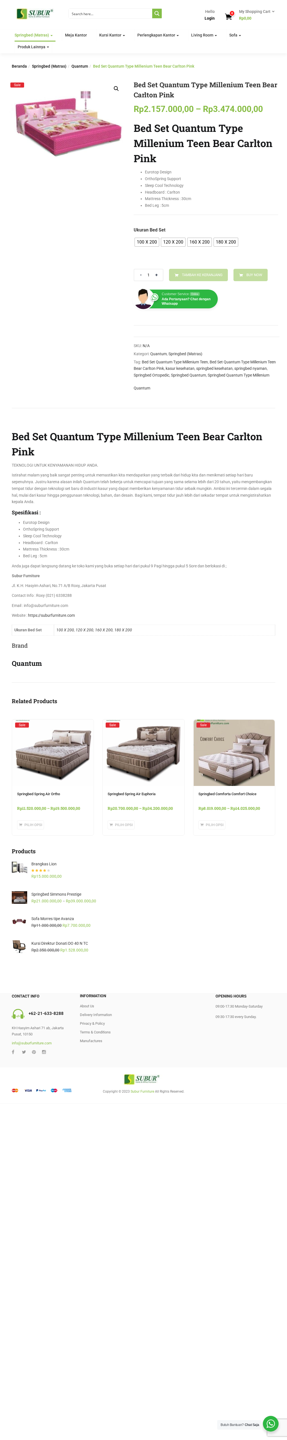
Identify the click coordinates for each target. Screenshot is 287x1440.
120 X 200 (84, 630)
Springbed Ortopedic (151, 375)
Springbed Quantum (188, 375)
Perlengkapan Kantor (156, 35)
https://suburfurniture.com (51, 615)
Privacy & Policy (92, 1023)
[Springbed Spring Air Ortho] (52, 725)
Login (210, 18)
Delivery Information (96, 1015)
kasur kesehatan (180, 368)
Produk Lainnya (32, 47)
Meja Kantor (76, 35)
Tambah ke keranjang (202, 275)
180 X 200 (123, 630)
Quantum (79, 66)
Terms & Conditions (95, 1032)
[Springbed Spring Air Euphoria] (143, 725)
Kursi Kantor (110, 35)
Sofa (233, 35)
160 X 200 (104, 630)
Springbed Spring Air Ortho (38, 794)
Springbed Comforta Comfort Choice (227, 794)
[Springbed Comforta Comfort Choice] (234, 725)
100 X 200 (65, 630)
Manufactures (91, 1041)
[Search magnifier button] (157, 13)
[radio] (147, 242)
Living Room (202, 35)
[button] (255, 15)
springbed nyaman (250, 368)
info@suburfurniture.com (32, 1043)
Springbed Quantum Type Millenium (238, 375)
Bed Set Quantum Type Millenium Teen (175, 362)
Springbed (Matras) (32, 35)
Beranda (19, 66)
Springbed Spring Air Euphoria (132, 794)
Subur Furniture (142, 1091)
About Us (87, 1006)
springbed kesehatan (214, 368)
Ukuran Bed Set (149, 230)
